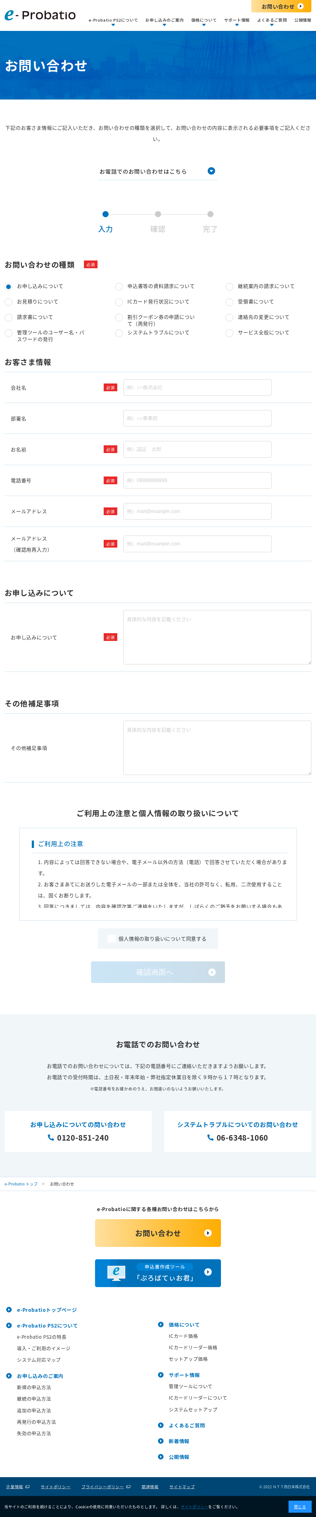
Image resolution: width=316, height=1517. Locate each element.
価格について (184, 1324)
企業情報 (14, 1486)
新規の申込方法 (34, 1387)
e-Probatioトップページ (47, 1309)
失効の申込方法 (34, 1433)
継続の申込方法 (34, 1398)
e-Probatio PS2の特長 (42, 1336)
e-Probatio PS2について (47, 1325)
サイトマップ (182, 1486)
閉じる (300, 1506)
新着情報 (179, 1441)
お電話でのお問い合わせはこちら (143, 171)
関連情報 (150, 1486)
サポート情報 (184, 1375)
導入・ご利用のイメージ (44, 1348)
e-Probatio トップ (21, 1183)
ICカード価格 (183, 1336)
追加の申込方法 (34, 1410)
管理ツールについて (191, 1386)
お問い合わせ (278, 6)
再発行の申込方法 (36, 1421)
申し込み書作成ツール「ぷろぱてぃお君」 (158, 1273)
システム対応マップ (39, 1359)
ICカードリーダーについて (198, 1397)
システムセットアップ (193, 1409)
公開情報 (302, 20)
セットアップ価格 (188, 1358)
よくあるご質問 (187, 1425)
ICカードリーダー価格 (193, 1347)
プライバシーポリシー (102, 1486)
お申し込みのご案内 (40, 1375)
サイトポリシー (56, 1486)
